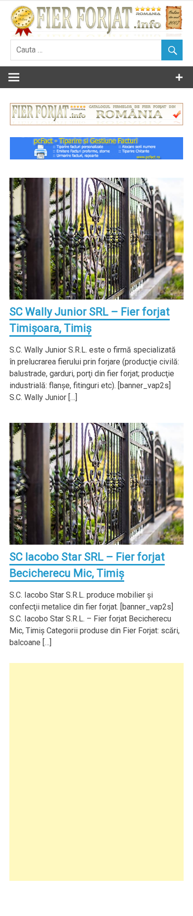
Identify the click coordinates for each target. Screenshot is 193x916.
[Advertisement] (96, 772)
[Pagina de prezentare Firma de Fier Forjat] (96, 122)
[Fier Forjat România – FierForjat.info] (96, 34)
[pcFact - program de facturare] (96, 156)
